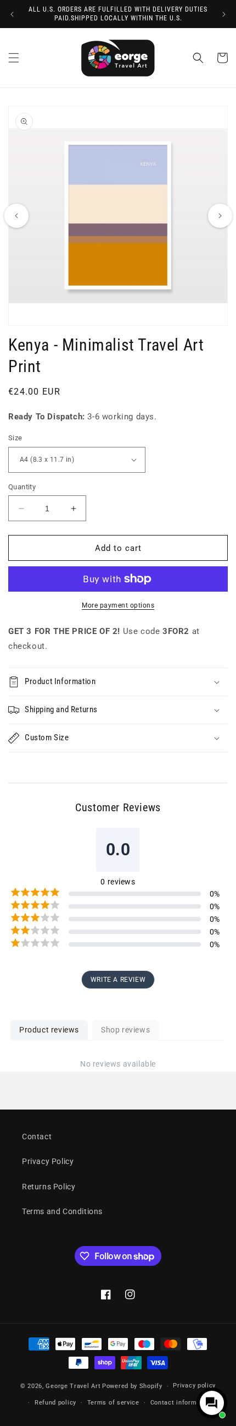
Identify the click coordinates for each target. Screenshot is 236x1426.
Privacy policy (194, 1385)
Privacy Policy (48, 1161)
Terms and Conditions (62, 1211)
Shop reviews (125, 1029)
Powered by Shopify (132, 1386)
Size (15, 438)
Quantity (22, 487)
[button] (14, 58)
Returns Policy (48, 1186)
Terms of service (113, 1402)
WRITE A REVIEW (118, 980)
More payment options (118, 605)
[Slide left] (16, 216)
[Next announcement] (224, 14)
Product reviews (49, 1029)
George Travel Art (73, 1386)
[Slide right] (220, 216)
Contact (37, 1136)
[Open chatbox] (211, 1402)
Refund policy (55, 1402)
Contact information (181, 1402)
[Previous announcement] (12, 14)
